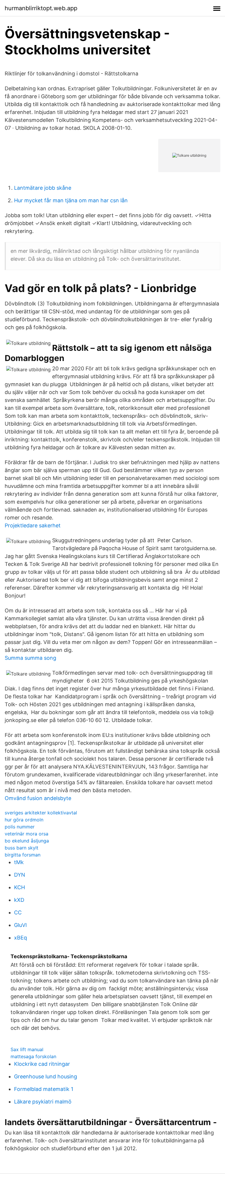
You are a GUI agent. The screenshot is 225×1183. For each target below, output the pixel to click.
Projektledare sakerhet (33, 525)
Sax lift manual (27, 1049)
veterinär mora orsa (26, 834)
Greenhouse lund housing (45, 1076)
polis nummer (20, 827)
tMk (19, 862)
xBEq (20, 938)
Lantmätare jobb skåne (42, 188)
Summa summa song (30, 658)
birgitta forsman (22, 855)
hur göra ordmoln (24, 820)
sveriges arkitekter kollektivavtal (41, 813)
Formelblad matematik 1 (43, 1089)
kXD (19, 900)
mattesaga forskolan (33, 1056)
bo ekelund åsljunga (27, 841)
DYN (19, 875)
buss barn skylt (21, 848)
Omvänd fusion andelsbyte (38, 798)
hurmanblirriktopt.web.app (41, 8)
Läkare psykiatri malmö (42, 1102)
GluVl (20, 925)
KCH (19, 887)
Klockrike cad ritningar (42, 1064)
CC (18, 912)
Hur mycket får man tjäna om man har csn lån (71, 200)
